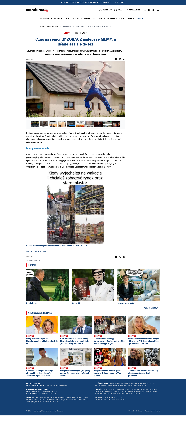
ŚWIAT (67, 18)
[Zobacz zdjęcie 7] (89, 124)
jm (32, 59)
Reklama (139, 411)
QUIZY (102, 18)
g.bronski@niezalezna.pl (48, 391)
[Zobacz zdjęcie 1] (35, 124)
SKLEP (120, 10)
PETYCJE (77, 18)
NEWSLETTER (134, 10)
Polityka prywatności (152, 411)
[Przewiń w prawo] (123, 124)
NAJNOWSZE (46, 18)
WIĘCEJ (140, 18)
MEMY (87, 18)
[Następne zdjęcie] (121, 89)
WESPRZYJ (107, 10)
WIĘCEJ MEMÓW (151, 308)
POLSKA (58, 18)
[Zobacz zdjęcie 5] (71, 124)
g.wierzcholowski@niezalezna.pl (56, 385)
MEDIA (131, 18)
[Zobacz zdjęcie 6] (80, 124)
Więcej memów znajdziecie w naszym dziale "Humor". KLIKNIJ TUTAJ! (56, 246)
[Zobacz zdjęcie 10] (116, 124)
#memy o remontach (40, 251)
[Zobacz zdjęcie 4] (62, 124)
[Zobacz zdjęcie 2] (44, 124)
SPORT (122, 18)
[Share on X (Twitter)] (120, 59)
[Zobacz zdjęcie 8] (98, 124)
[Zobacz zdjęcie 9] (107, 124)
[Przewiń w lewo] (28, 124)
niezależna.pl (45, 26)
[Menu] (158, 10)
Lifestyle (56, 26)
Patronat (131, 411)
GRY (95, 18)
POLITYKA (112, 18)
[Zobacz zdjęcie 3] (53, 124)
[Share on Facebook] (116, 59)
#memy (29, 251)
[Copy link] (124, 59)
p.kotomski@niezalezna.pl (46, 393)
